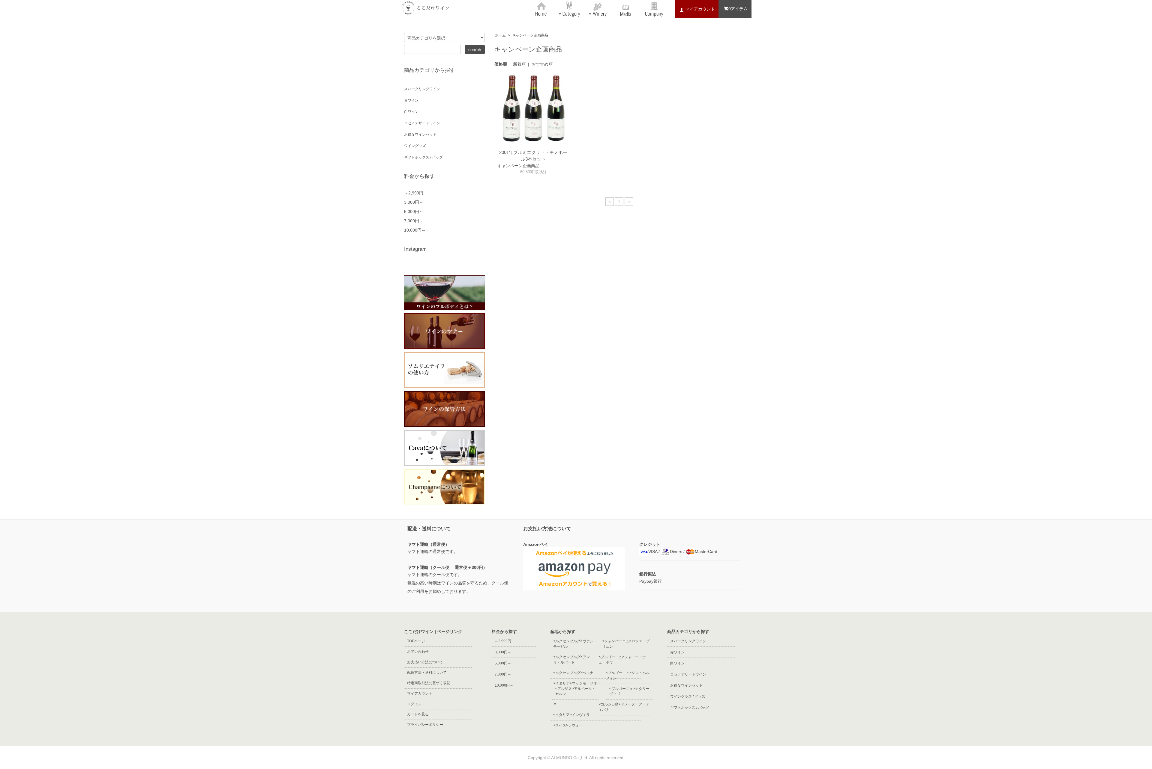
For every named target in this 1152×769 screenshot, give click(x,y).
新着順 (519, 64)
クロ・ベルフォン (628, 675)
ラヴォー (568, 725)
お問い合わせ (418, 651)
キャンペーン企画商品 (530, 35)
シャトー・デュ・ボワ (622, 659)
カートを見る (418, 714)
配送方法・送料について (427, 672)
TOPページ (416, 641)
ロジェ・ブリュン (626, 644)
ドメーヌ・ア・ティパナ (624, 707)
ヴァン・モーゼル (575, 644)
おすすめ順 (542, 64)
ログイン (414, 704)
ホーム (500, 35)
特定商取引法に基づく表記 (428, 683)
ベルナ (573, 673)
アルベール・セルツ (575, 691)
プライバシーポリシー (425, 725)
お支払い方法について (425, 662)
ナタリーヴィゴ (629, 691)
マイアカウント (419, 693)
